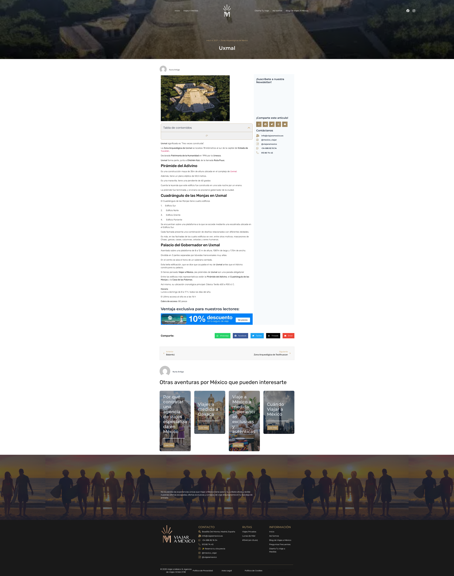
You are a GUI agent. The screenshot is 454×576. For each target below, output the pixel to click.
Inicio (177, 11)
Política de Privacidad (203, 573)
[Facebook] (408, 11)
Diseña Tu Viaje (262, 11)
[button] (249, 127)
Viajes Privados (249, 535)
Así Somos (277, 11)
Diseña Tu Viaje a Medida (277, 553)
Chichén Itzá (193, 160)
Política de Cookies (253, 573)
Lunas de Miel (248, 539)
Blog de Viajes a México (297, 11)
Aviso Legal (227, 573)
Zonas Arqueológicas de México (234, 40)
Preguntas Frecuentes (279, 547)
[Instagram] (414, 11)
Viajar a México (186, 272)
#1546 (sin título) (250, 543)
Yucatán (165, 151)
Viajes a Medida (190, 11)
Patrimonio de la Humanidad (185, 155)
